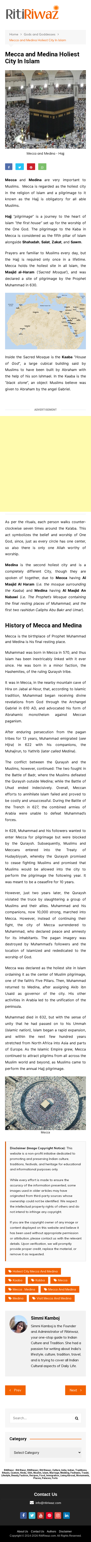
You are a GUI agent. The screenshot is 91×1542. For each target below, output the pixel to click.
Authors (51, 1531)
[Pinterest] (49, 1515)
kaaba (17, 1280)
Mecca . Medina (24, 1289)
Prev (17, 1390)
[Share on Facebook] (8, 166)
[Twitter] (32, 1515)
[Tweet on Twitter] (19, 166)
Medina (18, 1298)
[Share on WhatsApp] (42, 166)
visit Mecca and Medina (54, 1298)
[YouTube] (40, 1515)
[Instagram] (58, 1515)
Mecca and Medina (62, 1289)
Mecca (62, 1280)
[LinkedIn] (66, 1515)
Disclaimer (65, 1531)
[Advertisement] (45, 464)
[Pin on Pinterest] (31, 166)
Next (73, 1390)
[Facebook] (23, 1515)
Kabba (40, 1280)
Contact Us (37, 1531)
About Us (22, 1531)
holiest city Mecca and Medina (35, 1271)
